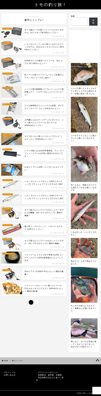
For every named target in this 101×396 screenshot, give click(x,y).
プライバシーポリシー (48, 372)
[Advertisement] (84, 44)
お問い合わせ (10, 375)
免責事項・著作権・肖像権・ (51, 375)
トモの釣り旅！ (50, 4)
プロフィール (10, 372)
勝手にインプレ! (17, 361)
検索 (73, 16)
